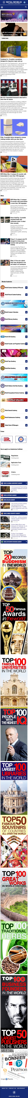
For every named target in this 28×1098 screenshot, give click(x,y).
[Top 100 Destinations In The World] (14, 1001)
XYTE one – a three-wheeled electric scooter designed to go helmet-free (19, 518)
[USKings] (14, 378)
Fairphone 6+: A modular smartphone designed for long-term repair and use (11, 60)
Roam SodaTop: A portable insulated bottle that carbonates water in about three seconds (18, 220)
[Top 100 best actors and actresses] (14, 682)
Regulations (14, 456)
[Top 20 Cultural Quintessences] (14, 628)
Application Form (16, 462)
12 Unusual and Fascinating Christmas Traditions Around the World (19, 488)
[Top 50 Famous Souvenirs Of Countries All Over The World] (14, 788)
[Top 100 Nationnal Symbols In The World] (14, 895)
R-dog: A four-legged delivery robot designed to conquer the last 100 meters (19, 535)
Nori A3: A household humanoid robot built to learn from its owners (14, 98)
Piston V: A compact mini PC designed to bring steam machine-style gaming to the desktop (18, 242)
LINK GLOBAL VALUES (14, 1096)
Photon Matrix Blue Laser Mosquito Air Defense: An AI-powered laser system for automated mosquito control (19, 527)
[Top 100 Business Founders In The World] (14, 1054)
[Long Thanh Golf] (14, 304)
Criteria (13, 472)
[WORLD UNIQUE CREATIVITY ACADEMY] (14, 353)
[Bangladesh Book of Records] (20, 439)
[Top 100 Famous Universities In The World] (14, 734)
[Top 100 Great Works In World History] (14, 947)
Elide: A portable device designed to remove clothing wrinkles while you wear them (13, 138)
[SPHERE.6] (14, 16)
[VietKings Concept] (14, 402)
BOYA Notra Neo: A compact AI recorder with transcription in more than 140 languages (13, 175)
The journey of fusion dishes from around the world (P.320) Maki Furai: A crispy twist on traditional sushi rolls (19, 506)
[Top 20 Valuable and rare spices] (14, 575)
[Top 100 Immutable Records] (14, 841)
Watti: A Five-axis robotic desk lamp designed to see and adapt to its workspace (18, 262)
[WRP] (7, 439)
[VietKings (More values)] (14, 328)
